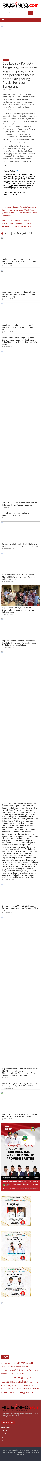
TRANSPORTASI (11, 1392)
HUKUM (18, 1367)
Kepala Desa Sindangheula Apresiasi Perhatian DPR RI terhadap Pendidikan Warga (18, 327)
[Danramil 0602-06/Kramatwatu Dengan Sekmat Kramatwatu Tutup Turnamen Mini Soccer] (20, 884)
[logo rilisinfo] (20, 1405)
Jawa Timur (12, 1374)
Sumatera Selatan (23, 1389)
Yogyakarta (26, 1392)
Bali (6, 1363)
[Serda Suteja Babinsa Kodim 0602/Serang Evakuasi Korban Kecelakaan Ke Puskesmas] (20, 523)
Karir (2, 1437)
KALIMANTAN (20, 1374)
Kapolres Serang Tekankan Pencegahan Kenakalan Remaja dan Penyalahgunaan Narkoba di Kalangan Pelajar (19, 642)
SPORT (3, 1389)
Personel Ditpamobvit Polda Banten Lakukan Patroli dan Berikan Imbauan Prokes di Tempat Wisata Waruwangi (18, 223)
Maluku (3, 1382)
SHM (35, 1385)
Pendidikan (19, 1385)
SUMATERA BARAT (11, 1389)
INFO (27, 1366)
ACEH (3, 1363)
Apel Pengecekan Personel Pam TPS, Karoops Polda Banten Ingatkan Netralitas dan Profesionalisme (19, 261)
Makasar (36, 1378)
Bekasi (35, 1363)
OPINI (36, 1382)
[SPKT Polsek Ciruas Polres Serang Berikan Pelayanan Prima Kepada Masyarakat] (14, 351)
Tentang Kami (5, 1427)
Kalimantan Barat (30, 1374)
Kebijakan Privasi (7, 1434)
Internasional (6, 1370)
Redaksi (16, 90)
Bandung (11, 1363)
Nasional (17, 1381)
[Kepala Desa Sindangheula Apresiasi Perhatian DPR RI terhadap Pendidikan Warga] (20, 304)
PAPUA (14, 1386)
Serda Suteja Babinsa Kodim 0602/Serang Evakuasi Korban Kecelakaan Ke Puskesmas (20, 545)
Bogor (3, 1367)
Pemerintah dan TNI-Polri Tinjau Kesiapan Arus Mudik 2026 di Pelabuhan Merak (19, 1115)
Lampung (17, 1377)
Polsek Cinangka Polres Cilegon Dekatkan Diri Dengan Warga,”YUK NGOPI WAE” (19, 1084)
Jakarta (16, 1370)
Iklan (23, 1367)
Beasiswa (28, 1363)
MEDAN (9, 1382)
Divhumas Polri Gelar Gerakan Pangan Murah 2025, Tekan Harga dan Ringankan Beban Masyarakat (19, 576)
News (26, 1381)
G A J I (14, 1366)
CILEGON (10, 1366)
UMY (18, 1392)
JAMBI (21, 1370)
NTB (30, 1382)
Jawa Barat (29, 1370)
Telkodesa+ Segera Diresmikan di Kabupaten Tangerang (16, 514)
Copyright (4, 1431)
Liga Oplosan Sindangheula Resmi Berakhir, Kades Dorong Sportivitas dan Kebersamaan (18, 609)
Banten (6, 60)
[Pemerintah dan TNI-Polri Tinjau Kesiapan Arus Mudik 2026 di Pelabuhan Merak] (20, 1093)
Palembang (6, 1385)
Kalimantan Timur (6, 1378)
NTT (33, 1382)
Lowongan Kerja (28, 1378)
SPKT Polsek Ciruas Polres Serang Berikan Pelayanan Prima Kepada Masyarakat (19, 504)
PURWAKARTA (26, 1385)
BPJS (6, 1366)
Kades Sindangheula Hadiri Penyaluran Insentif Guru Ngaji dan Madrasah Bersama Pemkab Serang (20, 294)
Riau (31, 1385)
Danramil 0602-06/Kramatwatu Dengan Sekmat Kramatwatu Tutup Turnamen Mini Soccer (20, 908)
